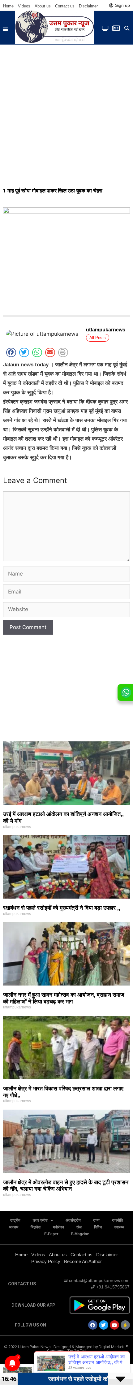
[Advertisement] (66, 114)
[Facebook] (92, 1325)
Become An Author (83, 1261)
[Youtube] (114, 1325)
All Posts (97, 337)
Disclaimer (88, 6)
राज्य (96, 1220)
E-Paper (51, 1234)
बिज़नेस (36, 1227)
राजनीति (117, 1220)
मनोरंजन (58, 1227)
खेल (79, 1227)
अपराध (13, 1227)
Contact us (65, 6)
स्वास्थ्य (119, 1227)
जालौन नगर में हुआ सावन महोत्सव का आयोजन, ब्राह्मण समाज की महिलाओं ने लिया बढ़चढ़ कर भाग (63, 998)
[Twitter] (103, 1325)
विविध (98, 1227)
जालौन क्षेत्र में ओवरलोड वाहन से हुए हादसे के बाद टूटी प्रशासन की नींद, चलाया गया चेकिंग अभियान (65, 1185)
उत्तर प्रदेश (40, 1220)
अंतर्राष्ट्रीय (73, 1220)
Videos (24, 6)
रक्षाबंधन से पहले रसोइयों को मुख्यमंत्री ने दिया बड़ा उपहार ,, (61, 908)
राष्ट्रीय (15, 1220)
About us (43, 6)
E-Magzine (80, 1234)
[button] (6, 29)
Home (8, 6)
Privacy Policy (45, 1261)
